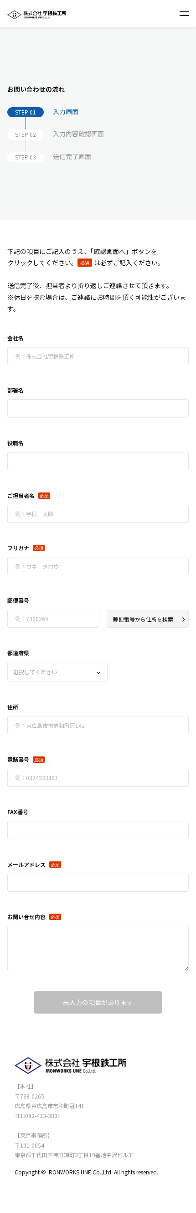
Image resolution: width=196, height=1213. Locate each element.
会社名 (15, 338)
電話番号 (18, 759)
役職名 (15, 443)
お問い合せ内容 (26, 916)
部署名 (15, 390)
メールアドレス (26, 864)
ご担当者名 (21, 495)
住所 (12, 707)
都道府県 (18, 652)
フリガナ (18, 548)
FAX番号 (17, 811)
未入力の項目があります (98, 1002)
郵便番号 (18, 600)
